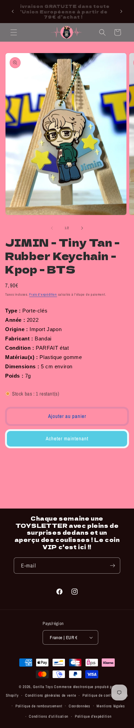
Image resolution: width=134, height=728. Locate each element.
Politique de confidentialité (105, 695)
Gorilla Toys (43, 686)
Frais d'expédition (43, 294)
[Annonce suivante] (121, 11)
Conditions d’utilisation (48, 716)
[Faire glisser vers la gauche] (51, 228)
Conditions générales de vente (50, 695)
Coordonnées (79, 706)
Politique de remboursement (38, 706)
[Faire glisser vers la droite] (82, 228)
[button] (13, 32)
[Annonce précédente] (12, 11)
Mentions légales (111, 706)
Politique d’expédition (93, 716)
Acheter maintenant (67, 438)
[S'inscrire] (112, 565)
